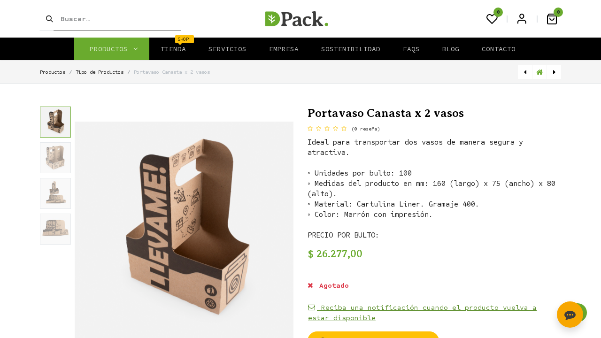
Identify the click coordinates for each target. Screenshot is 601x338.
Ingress (521, 18)
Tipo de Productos (99, 72)
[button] (91, 231)
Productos (52, 72)
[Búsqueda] (46, 19)
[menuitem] (173, 49)
